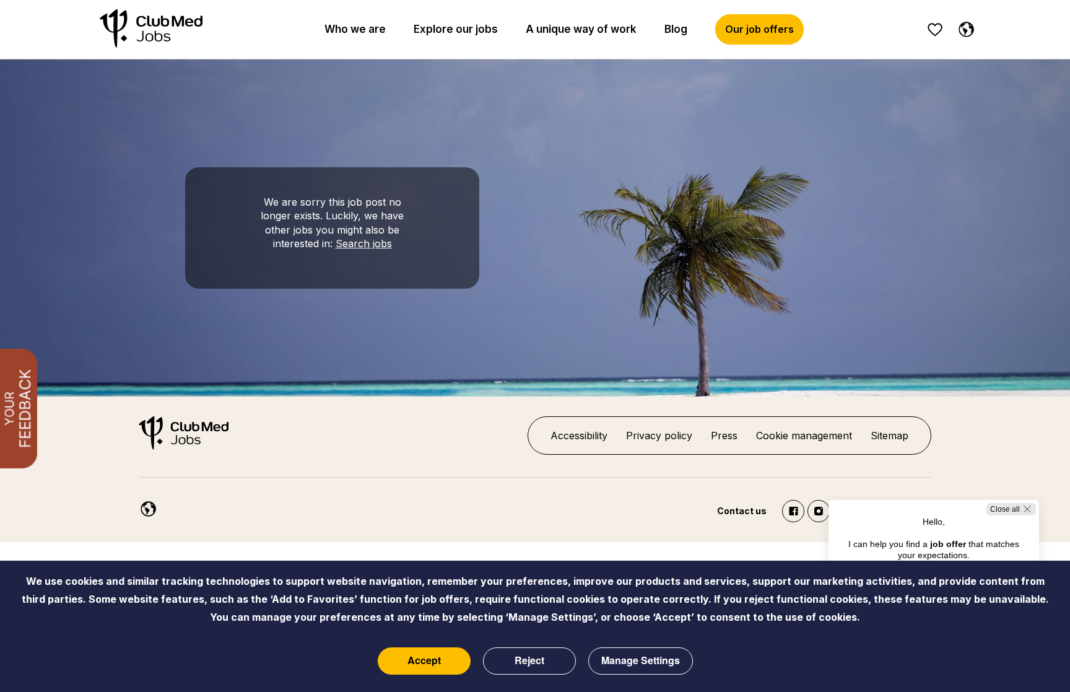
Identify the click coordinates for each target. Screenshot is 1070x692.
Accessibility (578, 435)
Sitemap (889, 435)
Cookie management (804, 435)
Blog (675, 29)
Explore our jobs (456, 29)
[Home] (151, 29)
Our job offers (759, 29)
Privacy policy (659, 435)
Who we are (355, 29)
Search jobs (364, 243)
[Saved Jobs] (935, 29)
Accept (424, 660)
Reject (529, 660)
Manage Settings (640, 660)
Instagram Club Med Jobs (818, 511)
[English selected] (963, 27)
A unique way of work (581, 29)
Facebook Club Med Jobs (793, 511)
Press (724, 435)
